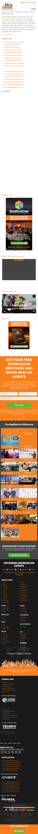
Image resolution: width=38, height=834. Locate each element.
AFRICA (3, 622)
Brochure (6, 318)
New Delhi (24, 634)
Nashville (23, 584)
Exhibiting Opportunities (9, 717)
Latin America (6, 642)
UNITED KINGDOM (25, 624)
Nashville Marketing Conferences (12, 768)
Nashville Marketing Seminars (11, 788)
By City (17, 569)
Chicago (5, 588)
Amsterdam (6, 608)
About (5, 682)
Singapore (24, 638)
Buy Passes (6, 709)
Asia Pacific (5, 636)
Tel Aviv (5, 619)
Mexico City (24, 617)
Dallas (4, 590)
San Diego (24, 594)
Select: (4, 569)
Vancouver (24, 612)
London (23, 626)
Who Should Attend (8, 688)
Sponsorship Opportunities (10, 715)
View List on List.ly (7, 34)
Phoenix (23, 592)
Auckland (23, 645)
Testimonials (6, 713)
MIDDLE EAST (5, 614)
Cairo (4, 624)
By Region (32, 569)
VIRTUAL (3, 631)
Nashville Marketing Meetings (11, 784)
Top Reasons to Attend (9, 690)
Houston (5, 598)
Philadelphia (24, 590)
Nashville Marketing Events (10, 760)
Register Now (7, 195)
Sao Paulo (23, 621)
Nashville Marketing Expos (10, 770)
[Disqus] (19, 118)
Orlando (23, 588)
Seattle (23, 598)
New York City (24, 586)
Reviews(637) (28, 2)
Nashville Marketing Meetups (11, 786)
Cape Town (6, 626)
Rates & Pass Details (8, 711)
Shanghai (23, 636)
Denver (5, 592)
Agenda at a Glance (8, 684)
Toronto (23, 610)
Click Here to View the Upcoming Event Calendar (19, 573)
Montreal (23, 608)
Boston (5, 584)
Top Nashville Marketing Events (11, 766)
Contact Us (6, 719)
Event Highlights (9, 291)
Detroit (4, 594)
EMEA (4, 639)
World (4, 643)
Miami (22, 582)
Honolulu (5, 596)
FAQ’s (4, 692)
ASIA (21, 632)
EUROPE (3, 605)
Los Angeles (6, 602)
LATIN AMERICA (24, 615)
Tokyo (23, 640)
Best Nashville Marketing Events (12, 764)
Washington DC (25, 600)
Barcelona (5, 610)
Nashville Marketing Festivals (11, 782)
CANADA (22, 606)
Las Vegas (5, 600)
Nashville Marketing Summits (11, 790)
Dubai (4, 617)
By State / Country (24, 569)
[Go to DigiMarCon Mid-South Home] (7, 10)
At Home (5, 638)
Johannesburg (6, 628)
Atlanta (4, 582)
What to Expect (7, 686)
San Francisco (24, 596)
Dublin (4, 612)
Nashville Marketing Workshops (11, 791)
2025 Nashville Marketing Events (12, 762)
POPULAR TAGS (8, 757)
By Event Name (11, 569)
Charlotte (5, 586)
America (5, 634)
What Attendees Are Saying (13, 256)
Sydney (23, 649)
